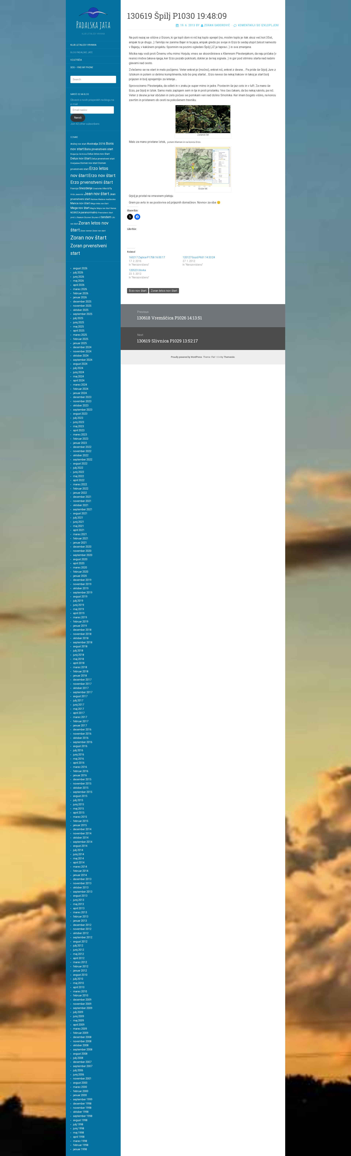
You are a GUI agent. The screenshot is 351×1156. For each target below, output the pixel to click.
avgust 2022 (80, 463)
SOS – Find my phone (81, 67)
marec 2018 (80, 667)
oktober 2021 (80, 505)
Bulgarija (74, 154)
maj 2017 (78, 708)
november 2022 (82, 451)
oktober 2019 (80, 588)
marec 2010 (80, 991)
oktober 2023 (80, 405)
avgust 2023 (80, 413)
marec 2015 (80, 816)
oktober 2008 (80, 1045)
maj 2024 (78, 376)
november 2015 (82, 783)
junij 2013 (78, 899)
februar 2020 (80, 571)
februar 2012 (80, 966)
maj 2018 (78, 659)
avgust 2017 (80, 696)
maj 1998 (78, 1132)
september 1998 (82, 1116)
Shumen (87, 217)
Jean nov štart (96, 193)
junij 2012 (78, 949)
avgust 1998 (80, 1120)
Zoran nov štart (88, 238)
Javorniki (79, 194)
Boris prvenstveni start (98, 149)
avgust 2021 (80, 513)
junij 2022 (78, 472)
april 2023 (78, 430)
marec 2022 (80, 484)
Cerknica (83, 154)
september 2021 (82, 509)
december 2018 (82, 629)
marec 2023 (80, 434)
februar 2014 (80, 870)
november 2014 (82, 833)
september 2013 (82, 891)
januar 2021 (80, 542)
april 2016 (78, 762)
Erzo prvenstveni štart (91, 182)
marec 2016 (80, 766)
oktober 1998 (80, 1111)
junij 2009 (78, 1016)
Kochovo (94, 199)
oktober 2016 (80, 737)
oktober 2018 (80, 638)
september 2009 (82, 1008)
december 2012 (82, 924)
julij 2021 (78, 517)
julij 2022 (78, 467)
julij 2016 (78, 750)
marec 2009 (80, 1028)
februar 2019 (80, 621)
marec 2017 (80, 717)
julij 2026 (78, 272)
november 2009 (82, 1003)
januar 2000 (80, 1095)
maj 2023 (78, 426)
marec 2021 (80, 534)
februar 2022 (80, 488)
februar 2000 (80, 1091)
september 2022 (82, 459)
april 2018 (78, 663)
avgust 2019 (80, 596)
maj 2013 (78, 904)
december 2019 (82, 579)
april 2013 (78, 908)
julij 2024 (78, 368)
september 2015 (82, 792)
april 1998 (78, 1136)
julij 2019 (78, 600)
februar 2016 (80, 771)
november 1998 (82, 1107)
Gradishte (97, 188)
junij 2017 (78, 704)
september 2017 (82, 692)
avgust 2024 (80, 363)
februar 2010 (80, 995)
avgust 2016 (80, 746)
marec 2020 (80, 567)
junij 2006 (78, 1074)
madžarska (111, 199)
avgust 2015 (80, 796)
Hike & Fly (107, 188)
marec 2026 (80, 289)
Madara (101, 199)
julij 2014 (78, 850)
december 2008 (82, 1037)
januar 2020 (80, 575)
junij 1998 (78, 1128)
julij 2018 (78, 650)
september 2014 (82, 841)
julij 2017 (78, 700)
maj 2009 (78, 1020)
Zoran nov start (98, 231)
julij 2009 (78, 1012)
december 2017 (82, 679)
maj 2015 (78, 808)
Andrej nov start (78, 144)
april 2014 (78, 862)
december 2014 (82, 829)
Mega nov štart (79, 208)
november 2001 (82, 1078)
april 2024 (78, 380)
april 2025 (78, 330)
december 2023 (82, 397)
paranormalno (89, 212)
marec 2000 (80, 1086)
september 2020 (82, 555)
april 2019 (78, 613)
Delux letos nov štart (98, 153)
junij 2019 (78, 604)
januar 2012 (80, 970)
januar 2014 (80, 875)
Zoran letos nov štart (164, 290)
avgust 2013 (80, 895)
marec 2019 (80, 617)
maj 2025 (78, 326)
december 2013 (82, 879)
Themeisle (229, 357)
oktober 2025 (80, 309)
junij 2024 (78, 372)
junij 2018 (78, 654)
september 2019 (82, 592)
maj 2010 (78, 983)
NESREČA (75, 212)
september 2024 (82, 359)
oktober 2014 (80, 837)
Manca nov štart (80, 203)
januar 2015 (80, 825)
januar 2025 (80, 343)
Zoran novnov (86, 231)
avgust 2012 (80, 941)
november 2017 (82, 683)
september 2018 (82, 642)
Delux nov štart (80, 158)
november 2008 (82, 1041)
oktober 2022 (80, 455)
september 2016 (82, 742)
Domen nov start (89, 163)
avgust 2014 (80, 845)
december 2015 (82, 779)
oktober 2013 (80, 887)
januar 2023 (80, 442)
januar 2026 (80, 297)
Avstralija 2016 (96, 143)
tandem (106, 217)
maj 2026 (78, 280)
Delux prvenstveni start (103, 158)
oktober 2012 (80, 933)
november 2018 (82, 634)
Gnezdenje (86, 188)
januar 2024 (80, 393)
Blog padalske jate (81, 52)
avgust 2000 (80, 1082)
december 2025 (82, 301)
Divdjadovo (75, 163)
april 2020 (78, 563)
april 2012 (78, 958)
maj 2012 (78, 954)
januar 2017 (80, 725)
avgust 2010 (80, 974)
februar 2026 (80, 293)
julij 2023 (78, 417)
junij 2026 (78, 276)
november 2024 (82, 351)
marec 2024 (80, 384)
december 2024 (82, 347)
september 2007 (82, 1066)
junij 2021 (78, 521)
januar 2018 (80, 675)
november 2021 (82, 501)
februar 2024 (80, 388)
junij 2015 (78, 804)
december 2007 (82, 1061)
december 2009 (82, 999)
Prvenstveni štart (105, 213)
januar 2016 (80, 775)
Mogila (93, 208)
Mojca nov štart (103, 208)
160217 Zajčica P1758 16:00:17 (147, 257)
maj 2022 (78, 476)
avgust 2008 (80, 1053)
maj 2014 (78, 858)
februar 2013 (80, 916)
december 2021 (82, 496)
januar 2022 (80, 492)
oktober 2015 (80, 787)
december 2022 (82, 446)
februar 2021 (80, 538)
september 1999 (82, 1099)
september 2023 (82, 409)
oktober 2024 (80, 355)
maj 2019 (78, 609)
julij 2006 (78, 1070)
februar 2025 (80, 339)
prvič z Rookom (77, 217)
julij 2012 (78, 945)
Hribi (72, 194)
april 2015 (78, 812)
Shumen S (96, 217)
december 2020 (82, 546)
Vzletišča (76, 60)
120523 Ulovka (137, 270)
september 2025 (82, 314)
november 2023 (82, 401)
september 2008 (82, 1049)
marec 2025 (80, 334)
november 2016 (82, 733)
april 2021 (78, 530)
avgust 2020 (80, 559)
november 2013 (82, 883)
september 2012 (82, 937)
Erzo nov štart (101, 175)
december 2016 (82, 729)
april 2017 (78, 712)
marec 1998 (80, 1141)
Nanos (113, 208)
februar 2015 (80, 821)
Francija (74, 188)
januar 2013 (80, 920)
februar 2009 (80, 1032)
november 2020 (82, 550)
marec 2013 (80, 912)
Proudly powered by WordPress (186, 357)
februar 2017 (80, 721)
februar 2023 (80, 438)
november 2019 (82, 584)
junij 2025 (78, 322)
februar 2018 (80, 671)
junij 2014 (78, 854)
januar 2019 (80, 625)
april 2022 (78, 480)
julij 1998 (78, 1124)
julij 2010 (78, 978)
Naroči (78, 117)
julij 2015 (78, 800)
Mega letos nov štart (99, 203)
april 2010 (78, 987)
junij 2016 (78, 754)
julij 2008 (78, 1057)
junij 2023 (78, 422)
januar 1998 (80, 1149)
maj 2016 (78, 758)
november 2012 (82, 929)
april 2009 (78, 1024)
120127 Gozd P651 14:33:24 (199, 257)
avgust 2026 (80, 268)
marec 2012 (80, 962)
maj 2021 (78, 526)
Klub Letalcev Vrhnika (83, 45)
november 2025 (82, 305)
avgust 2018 (80, 646)
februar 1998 (80, 1145)
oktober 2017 (80, 688)
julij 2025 (78, 318)
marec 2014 (80, 866)
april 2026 (78, 284)
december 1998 (82, 1103)
